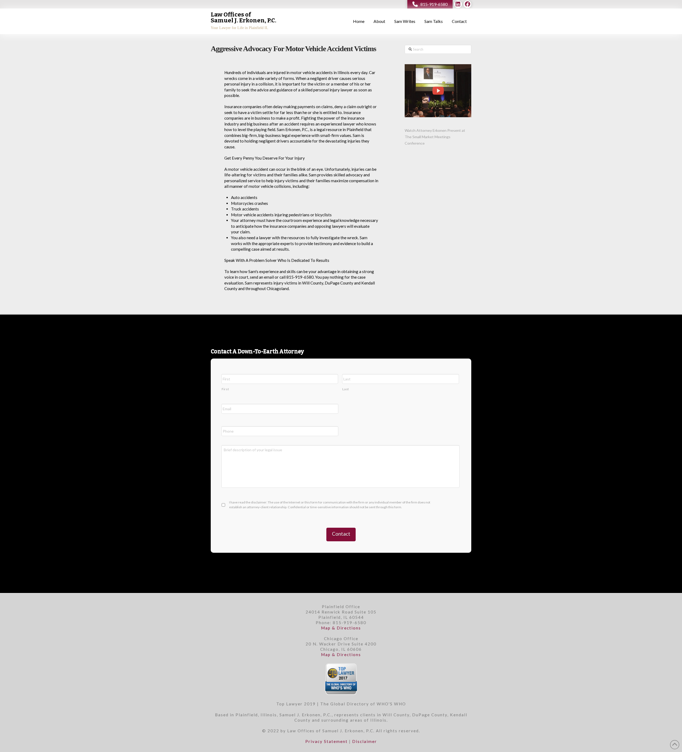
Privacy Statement (326, 741)
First (225, 389)
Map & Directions (341, 627)
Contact (341, 534)
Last (345, 389)
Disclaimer (364, 741)
